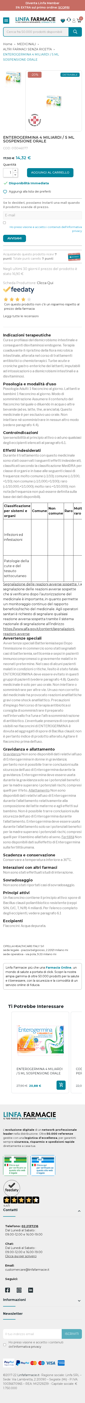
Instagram (19, 1291)
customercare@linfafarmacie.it (27, 1270)
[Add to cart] (61, 1085)
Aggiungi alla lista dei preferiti (29, 191)
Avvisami (14, 238)
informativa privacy (27, 1347)
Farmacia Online (58, 967)
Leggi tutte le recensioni (21, 316)
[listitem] (40, 1052)
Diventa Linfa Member (42, 3)
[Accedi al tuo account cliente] (74, 19)
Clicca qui (45, 283)
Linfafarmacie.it (28, 1375)
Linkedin (30, 1291)
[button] (7, 1052)
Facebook (7, 1291)
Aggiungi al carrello (50, 172)
